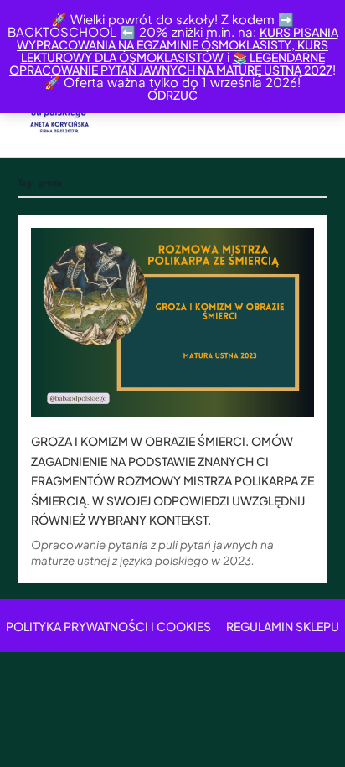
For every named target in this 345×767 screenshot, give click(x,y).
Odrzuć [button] (172, 94)
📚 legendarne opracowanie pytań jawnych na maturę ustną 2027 (170, 63)
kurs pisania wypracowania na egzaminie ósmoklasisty (177, 38)
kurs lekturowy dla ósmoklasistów (175, 51)
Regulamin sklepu (282, 626)
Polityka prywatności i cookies (108, 626)
